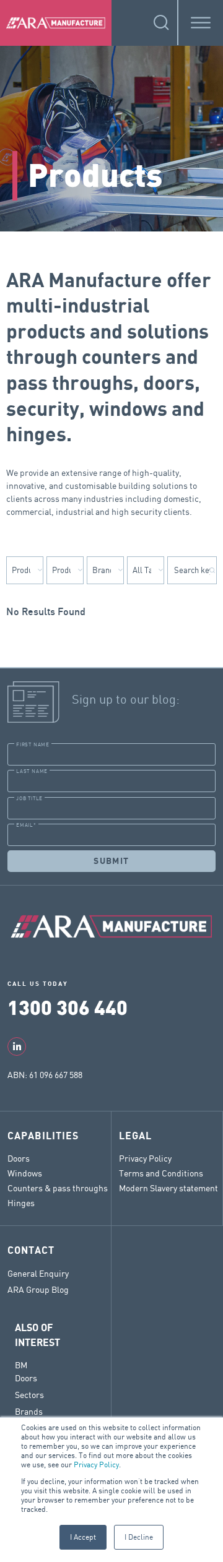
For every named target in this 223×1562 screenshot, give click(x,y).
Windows (24, 1173)
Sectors (29, 1394)
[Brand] (105, 570)
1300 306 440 (67, 1007)
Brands (29, 1411)
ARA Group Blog (38, 1290)
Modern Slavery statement (168, 1188)
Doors (18, 1158)
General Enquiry (38, 1274)
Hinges (21, 1202)
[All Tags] (145, 570)
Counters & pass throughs (57, 1188)
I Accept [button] (83, 1537)
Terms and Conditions (161, 1173)
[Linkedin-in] (16, 1046)
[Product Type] (65, 570)
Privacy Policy (96, 1464)
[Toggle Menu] (201, 22)
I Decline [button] (139, 1537)
